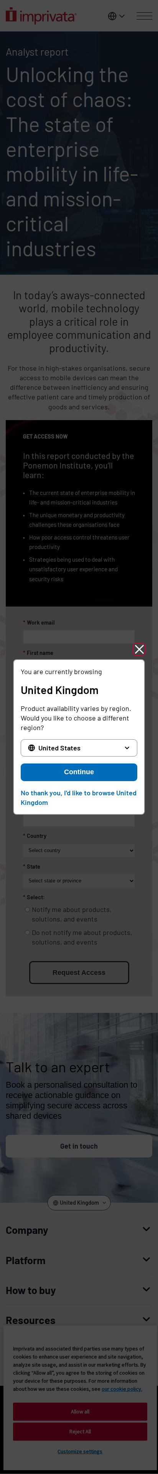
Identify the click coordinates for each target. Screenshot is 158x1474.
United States (59, 748)
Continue (79, 772)
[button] (139, 649)
